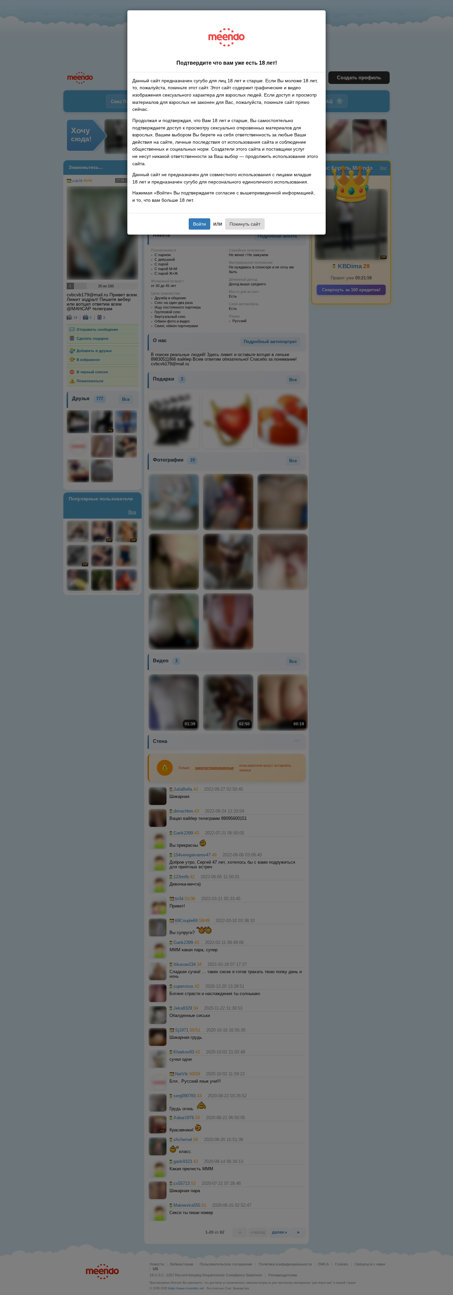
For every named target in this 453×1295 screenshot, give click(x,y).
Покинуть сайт (244, 224)
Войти (199, 224)
